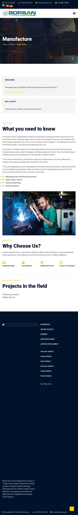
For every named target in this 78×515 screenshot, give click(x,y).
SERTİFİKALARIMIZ (48, 339)
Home (4, 44)
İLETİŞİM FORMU (63, 3)
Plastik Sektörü (46, 376)
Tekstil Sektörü (46, 371)
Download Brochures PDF (15, 92)
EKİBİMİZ (44, 334)
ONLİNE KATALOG (47, 329)
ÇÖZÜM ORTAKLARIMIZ (49, 344)
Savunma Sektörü (47, 366)
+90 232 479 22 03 (26, 3)
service (12, 44)
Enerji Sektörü (46, 361)
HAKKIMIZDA (45, 324)
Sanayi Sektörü (46, 356)
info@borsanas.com (45, 3)
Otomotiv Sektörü (47, 351)
